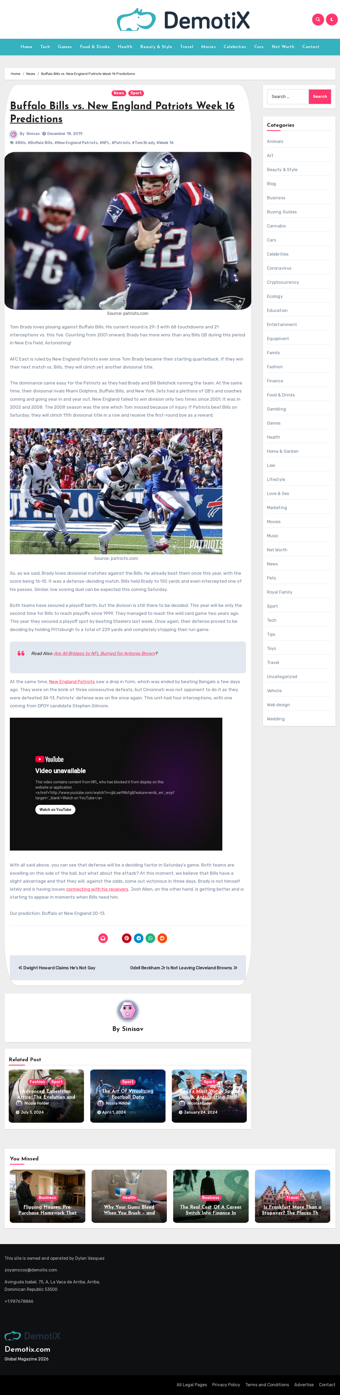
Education (277, 310)
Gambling (276, 409)
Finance (275, 380)
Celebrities (235, 47)
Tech (45, 47)
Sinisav (33, 134)
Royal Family (279, 592)
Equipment (278, 338)
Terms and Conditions (267, 1384)
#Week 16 (164, 143)
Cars (259, 47)
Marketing (277, 507)
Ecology (275, 296)
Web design (278, 704)
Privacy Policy (226, 1384)
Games (65, 47)
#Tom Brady (143, 143)
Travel (186, 47)
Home (26, 47)
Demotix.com (27, 1350)
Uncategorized (282, 676)
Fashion (37, 1082)
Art (270, 155)
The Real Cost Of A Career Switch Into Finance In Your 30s (210, 1213)
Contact (311, 47)
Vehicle (274, 690)
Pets (271, 578)
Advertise (304, 1384)
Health (125, 47)
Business (276, 197)
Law (271, 465)
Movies (208, 47)
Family (273, 352)
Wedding (276, 718)
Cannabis (276, 226)
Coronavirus (279, 268)
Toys (271, 648)
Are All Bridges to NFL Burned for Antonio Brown (104, 653)
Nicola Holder (36, 1103)
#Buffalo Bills (40, 143)
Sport (136, 93)
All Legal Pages (192, 1384)
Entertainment (282, 324)
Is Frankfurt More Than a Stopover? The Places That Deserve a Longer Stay (292, 1213)
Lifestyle (276, 479)
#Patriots (121, 143)
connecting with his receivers (97, 889)
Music (273, 535)
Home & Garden (283, 451)
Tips (271, 634)
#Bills (20, 143)
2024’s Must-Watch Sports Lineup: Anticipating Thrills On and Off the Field (209, 1097)
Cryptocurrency (283, 282)
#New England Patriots (76, 143)
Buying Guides (282, 211)
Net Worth (283, 47)
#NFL (105, 143)
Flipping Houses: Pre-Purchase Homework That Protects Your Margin (47, 1213)
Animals (275, 141)
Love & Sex (278, 493)
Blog (271, 183)
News (119, 93)
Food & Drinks (95, 47)
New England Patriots (72, 681)
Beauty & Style (156, 47)
